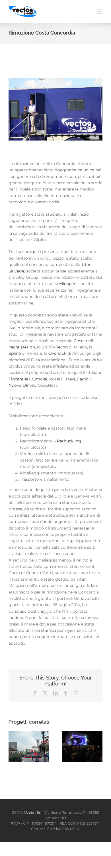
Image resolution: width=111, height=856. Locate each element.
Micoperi (68, 283)
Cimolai (39, 379)
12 (88, 135)
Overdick (57, 353)
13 (94, 135)
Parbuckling (69, 441)
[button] (13, 746)
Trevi (70, 379)
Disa (35, 359)
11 (81, 135)
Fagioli (84, 379)
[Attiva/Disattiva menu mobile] (99, 12)
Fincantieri (19, 379)
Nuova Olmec (22, 385)
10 (75, 135)
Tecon (62, 347)
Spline (15, 353)
